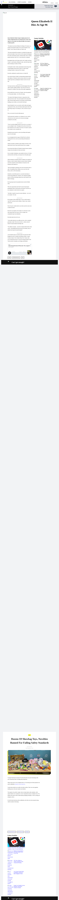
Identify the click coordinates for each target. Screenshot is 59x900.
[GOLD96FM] (5, 2)
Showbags (27, 831)
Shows (29, 2)
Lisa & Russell (12, 2)
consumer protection (11, 831)
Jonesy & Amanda (22, 2)
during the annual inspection (20, 784)
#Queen (9, 257)
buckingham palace (16, 257)
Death (23, 257)
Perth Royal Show (20, 831)
